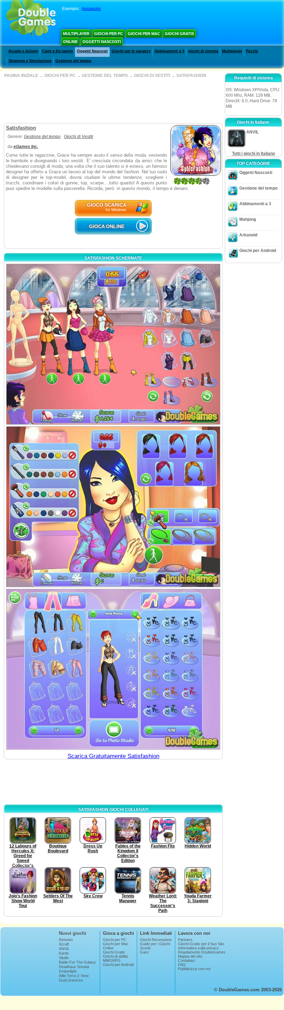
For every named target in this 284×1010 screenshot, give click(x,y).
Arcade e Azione (23, 51)
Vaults (64, 958)
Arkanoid (248, 235)
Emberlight (68, 971)
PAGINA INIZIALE (21, 75)
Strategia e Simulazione (30, 61)
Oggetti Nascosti (101, 42)
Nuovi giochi (72, 933)
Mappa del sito (190, 956)
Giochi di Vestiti (78, 136)
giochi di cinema (203, 51)
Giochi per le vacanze (131, 51)
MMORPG (112, 960)
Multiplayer (76, 34)
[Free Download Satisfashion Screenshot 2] (113, 506)
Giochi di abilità (115, 956)
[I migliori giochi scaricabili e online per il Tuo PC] (31, 19)
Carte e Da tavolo (57, 51)
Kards (64, 953)
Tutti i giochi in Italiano (253, 153)
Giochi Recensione (156, 940)
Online (70, 42)
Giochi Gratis (179, 34)
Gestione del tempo (73, 61)
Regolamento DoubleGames (201, 952)
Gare (144, 952)
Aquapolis (91, 8)
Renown (66, 940)
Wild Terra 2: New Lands (74, 978)
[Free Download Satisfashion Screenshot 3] (113, 669)
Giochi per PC (108, 34)
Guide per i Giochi (155, 944)
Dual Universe (71, 980)
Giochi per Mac (144, 34)
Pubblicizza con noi (194, 969)
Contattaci (186, 960)
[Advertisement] (113, 100)
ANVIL (64, 949)
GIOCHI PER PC (60, 75)
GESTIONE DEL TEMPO (105, 75)
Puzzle (252, 51)
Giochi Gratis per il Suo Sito (201, 944)
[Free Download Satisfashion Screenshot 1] (113, 344)
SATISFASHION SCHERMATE (113, 258)
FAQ (182, 965)
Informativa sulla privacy (198, 948)
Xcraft (64, 944)
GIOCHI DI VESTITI (152, 75)
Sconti (145, 948)
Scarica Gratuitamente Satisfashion (113, 756)
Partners (185, 940)
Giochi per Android (257, 250)
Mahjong (247, 219)
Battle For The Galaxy (77, 962)
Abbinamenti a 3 (169, 51)
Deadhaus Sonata (74, 967)
